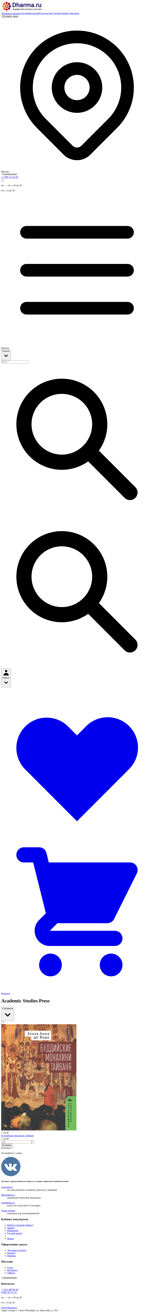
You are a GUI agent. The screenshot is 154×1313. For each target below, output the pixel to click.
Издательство (45, 13)
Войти (10, 1238)
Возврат (11, 1253)
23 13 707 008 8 (9, 1292)
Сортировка (7, 1008)
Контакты (33, 13)
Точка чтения (8, 1210)
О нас (10, 1267)
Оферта (11, 1273)
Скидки (24, 13)
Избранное (12, 1230)
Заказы (10, 1228)
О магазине (73, 13)
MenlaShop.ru (8, 1195)
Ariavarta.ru (7, 1187)
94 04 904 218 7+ (9, 1289)
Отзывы (63, 13)
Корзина (5, 993)
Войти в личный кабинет (20, 1225)
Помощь (11, 1255)
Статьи (55, 13)
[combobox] (15, 362)
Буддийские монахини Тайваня (17, 1135)
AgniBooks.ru (8, 1203)
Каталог (6, 351)
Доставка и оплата (10, 13)
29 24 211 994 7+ (9, 177)
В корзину (6, 1145)
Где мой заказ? (14, 1233)
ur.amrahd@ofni (9, 1307)
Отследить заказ (10, 16)
